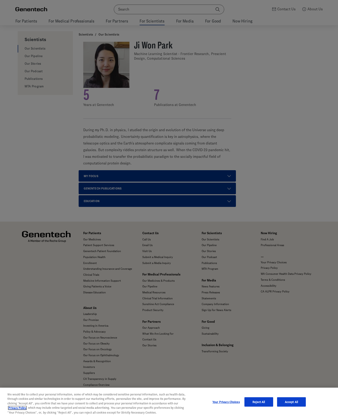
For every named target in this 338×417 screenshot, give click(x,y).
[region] (169, 402)
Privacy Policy (17, 407)
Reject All (258, 401)
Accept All (291, 401)
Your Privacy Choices (226, 401)
